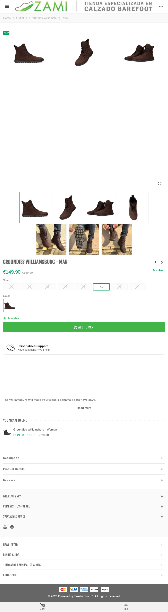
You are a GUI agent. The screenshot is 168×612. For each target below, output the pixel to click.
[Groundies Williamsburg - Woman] (7, 432)
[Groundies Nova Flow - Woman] (155, 262)
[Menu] (7, 6)
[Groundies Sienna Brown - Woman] (162, 262)
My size (158, 270)
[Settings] (161, 6)
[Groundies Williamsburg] (160, 184)
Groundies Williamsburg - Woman (35, 429)
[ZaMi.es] (84, 6)
